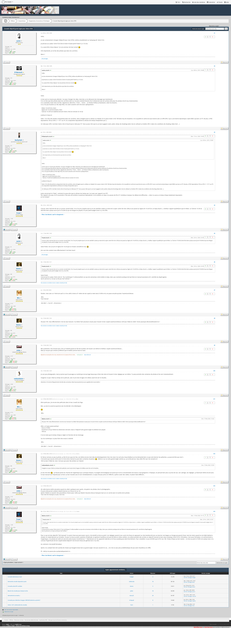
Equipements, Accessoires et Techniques (39, 21)
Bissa (193, 582)
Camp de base (21, 21)
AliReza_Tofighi (11, 625)
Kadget (132, 577)
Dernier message (188, 577)
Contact (6, 620)
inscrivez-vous (208, 627)
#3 (214, 132)
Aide (227, 2)
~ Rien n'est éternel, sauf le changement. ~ (53, 214)
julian (131, 591)
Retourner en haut (18, 620)
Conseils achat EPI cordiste (15, 586)
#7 (214, 290)
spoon (193, 591)
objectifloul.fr (87, 354)
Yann (131, 605)
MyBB (7, 624)
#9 (214, 345)
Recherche (187, 2)
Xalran (193, 587)
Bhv (77, 399)
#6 (214, 262)
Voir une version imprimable (11, 609)
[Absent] (23, 72)
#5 (214, 233)
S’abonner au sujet (8, 611)
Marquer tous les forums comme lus (57, 620)
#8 (214, 318)
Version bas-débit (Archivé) (31, 620)
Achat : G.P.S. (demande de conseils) (17, 605)
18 (152, 581)
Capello (194, 601)
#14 (214, 511)
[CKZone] (5, 21)
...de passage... (44, 58)
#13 (214, 485)
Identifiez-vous (198, 627)
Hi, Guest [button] (8, 2)
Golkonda (131, 581)
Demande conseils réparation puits (17, 581)
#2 (214, 66)
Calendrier (211, 2)
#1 (214, 33)
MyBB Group (18, 624)
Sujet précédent (8, 562)
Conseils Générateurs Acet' (15, 577)
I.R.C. (178, 2)
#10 (214, 370)
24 (152, 595)
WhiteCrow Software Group (23, 625)
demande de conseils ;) (14, 595)
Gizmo (18, 269)
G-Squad (131, 600)
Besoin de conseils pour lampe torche (18, 591)
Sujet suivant (18, 562)
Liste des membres (199, 2)
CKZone (13, 21)
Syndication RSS (43, 620)
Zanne (131, 586)
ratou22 (131, 595)
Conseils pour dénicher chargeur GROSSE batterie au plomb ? (24, 600)
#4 (214, 205)
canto (18, 41)
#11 (214, 399)
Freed (78, 511)
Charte (220, 2)
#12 (214, 453)
